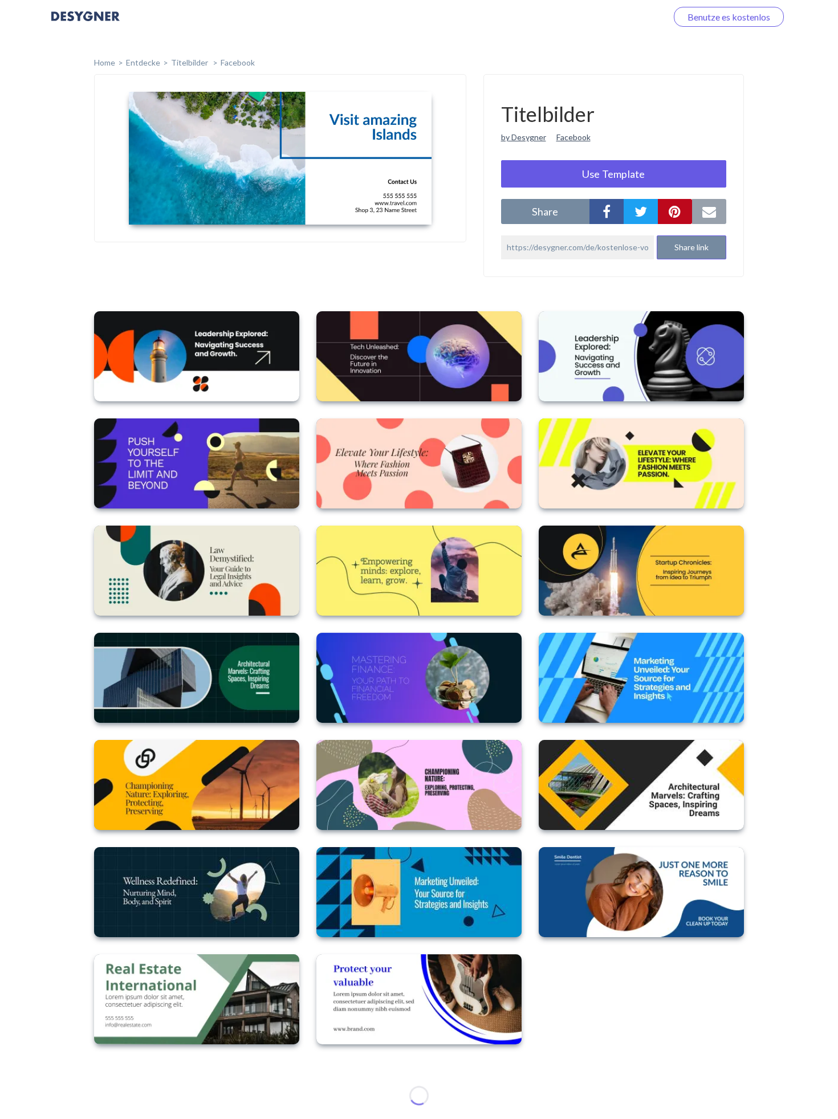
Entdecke (143, 62)
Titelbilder (190, 62)
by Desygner (523, 137)
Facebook (238, 62)
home (104, 62)
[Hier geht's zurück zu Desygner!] (85, 24)
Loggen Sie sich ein (617, 17)
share (545, 211)
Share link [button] (691, 247)
